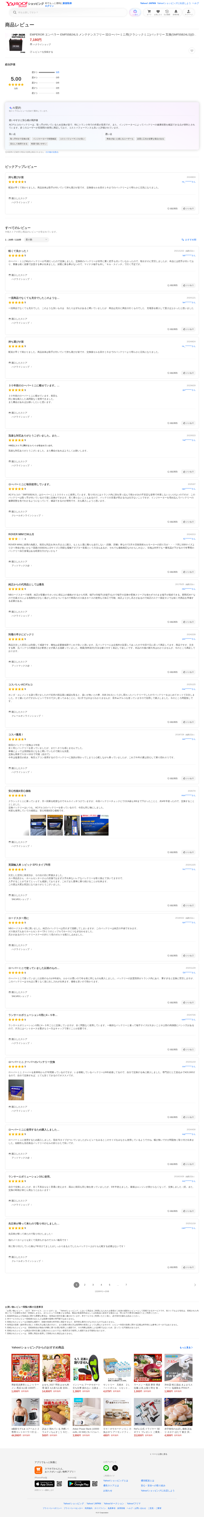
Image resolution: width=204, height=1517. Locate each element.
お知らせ (107, 1490)
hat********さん (189, 440)
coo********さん (189, 1066)
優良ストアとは (111, 1485)
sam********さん (189, 1019)
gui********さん (189, 390)
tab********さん (189, 255)
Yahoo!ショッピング (73, 1503)
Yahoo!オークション (114, 1503)
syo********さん (189, 922)
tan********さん (189, 302)
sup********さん (189, 1134)
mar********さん (189, 689)
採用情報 (121, 1508)
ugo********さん (189, 489)
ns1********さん (189, 1181)
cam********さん (189, 1228)
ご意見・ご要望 (154, 1508)
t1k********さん (189, 972)
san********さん (189, 739)
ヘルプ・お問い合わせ (136, 1508)
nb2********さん (189, 589)
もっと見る (185, 1347)
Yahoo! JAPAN (148, 3)
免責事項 (111, 1508)
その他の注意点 (52, 152)
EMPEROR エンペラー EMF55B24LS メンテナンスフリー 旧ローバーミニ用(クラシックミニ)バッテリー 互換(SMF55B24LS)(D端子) (115, 34)
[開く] (38, 825)
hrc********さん (189, 869)
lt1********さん (189, 539)
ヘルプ (195, 3)
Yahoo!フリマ (134, 1503)
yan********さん (189, 639)
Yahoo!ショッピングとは (115, 1480)
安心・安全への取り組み (153, 1485)
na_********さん (189, 182)
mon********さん (189, 795)
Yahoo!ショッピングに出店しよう (174, 3)
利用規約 (88, 1508)
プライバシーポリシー (52, 1508)
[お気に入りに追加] (192, 50)
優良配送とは (147, 1480)
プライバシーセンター (73, 1508)
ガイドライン (100, 1508)
